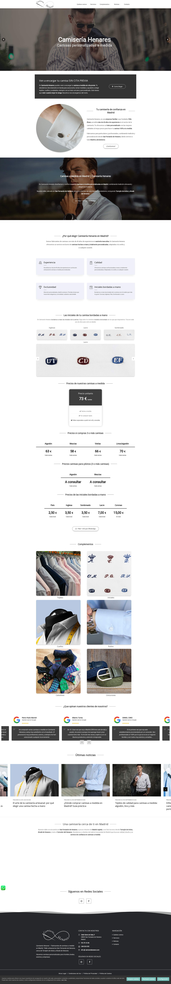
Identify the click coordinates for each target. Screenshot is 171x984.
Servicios (93, 4)
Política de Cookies (105, 973)
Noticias (116, 4)
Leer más (64, 980)
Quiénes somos (82, 4)
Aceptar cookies (133, 979)
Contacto (127, 4)
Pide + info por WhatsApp (86, 201)
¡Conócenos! (110, 146)
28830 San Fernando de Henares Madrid (91, 937)
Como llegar (118, 86)
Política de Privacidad (90, 973)
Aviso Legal (62, 973)
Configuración (163, 979)
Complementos (104, 4)
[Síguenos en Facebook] (88, 901)
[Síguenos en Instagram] (81, 901)
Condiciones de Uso (74, 973)
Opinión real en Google (29, 720)
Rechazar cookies (148, 979)
